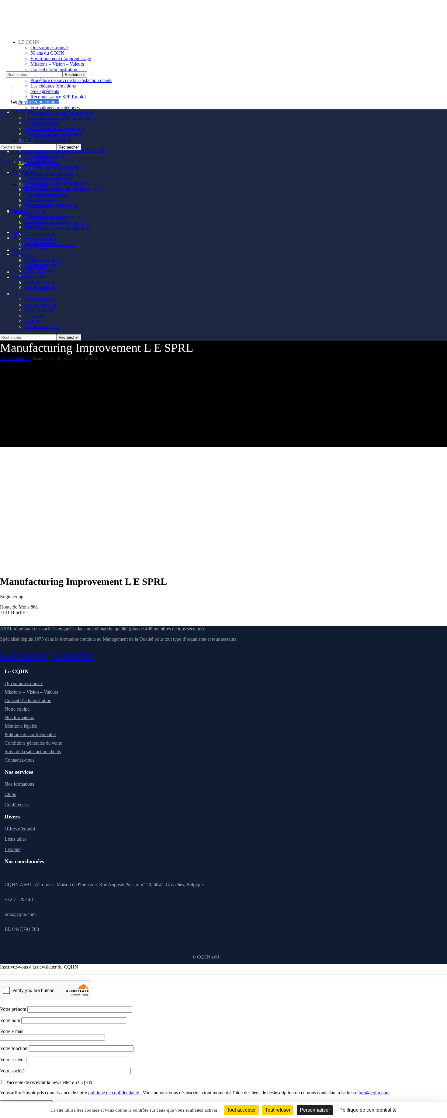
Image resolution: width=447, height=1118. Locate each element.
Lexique (12, 849)
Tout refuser (277, 1110)
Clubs (10, 794)
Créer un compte (43, 101)
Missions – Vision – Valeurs (31, 691)
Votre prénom (13, 1009)
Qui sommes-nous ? (24, 683)
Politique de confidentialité (30, 734)
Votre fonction (14, 1048)
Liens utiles (15, 839)
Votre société (13, 1070)
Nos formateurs (19, 717)
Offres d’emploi (20, 828)
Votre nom (10, 1020)
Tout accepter (241, 1110)
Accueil (6, 358)
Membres (22, 358)
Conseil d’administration (28, 700)
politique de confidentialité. (114, 1092)
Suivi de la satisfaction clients (33, 751)
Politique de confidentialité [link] (368, 1110)
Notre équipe (17, 709)
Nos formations (19, 784)
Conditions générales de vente (33, 743)
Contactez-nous (19, 760)
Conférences (17, 804)
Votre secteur (13, 1059)
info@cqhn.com (374, 1092)
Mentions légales (21, 726)
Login (16, 101)
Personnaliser (315, 1110)
